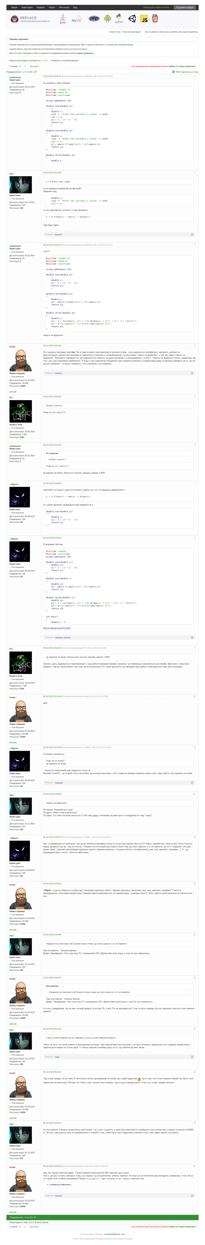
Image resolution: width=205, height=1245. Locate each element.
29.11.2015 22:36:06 (52, 884)
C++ (46, 60)
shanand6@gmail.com (114, 1234)
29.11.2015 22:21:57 (52, 837)
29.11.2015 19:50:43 (52, 346)
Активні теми (115, 32)
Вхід (75, 7)
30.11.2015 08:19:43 (52, 1029)
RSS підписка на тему (187, 72)
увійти (172, 66)
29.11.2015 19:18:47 (52, 76)
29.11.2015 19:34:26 (52, 173)
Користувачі (27, 7)
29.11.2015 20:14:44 (52, 696)
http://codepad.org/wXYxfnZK (57, 628)
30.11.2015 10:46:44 (52, 1166)
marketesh (15, 77)
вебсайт (13, 392)
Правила (41, 7)
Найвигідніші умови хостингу (156, 7)
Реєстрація (64, 7)
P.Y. (11, 397)
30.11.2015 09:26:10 (52, 1072)
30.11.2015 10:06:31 (52, 1123)
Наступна (34, 66)
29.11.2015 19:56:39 (52, 396)
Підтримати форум (184, 7)
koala (12, 346)
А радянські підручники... (59, 1185)
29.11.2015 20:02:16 (52, 445)
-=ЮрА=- (14, 484)
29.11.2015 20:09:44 (52, 538)
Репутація (14, 93)
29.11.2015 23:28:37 (52, 978)
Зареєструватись (85, 53)
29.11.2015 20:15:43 (52, 747)
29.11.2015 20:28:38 (52, 794)
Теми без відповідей (131, 32)
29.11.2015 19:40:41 (52, 245)
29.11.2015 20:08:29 (52, 483)
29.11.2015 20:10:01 (52, 648)
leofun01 (58, 234)
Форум (14, 7)
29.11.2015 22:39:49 (52, 935)
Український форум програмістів (25, 60)
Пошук (52, 7)
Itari (11, 173)
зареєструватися (187, 66)
